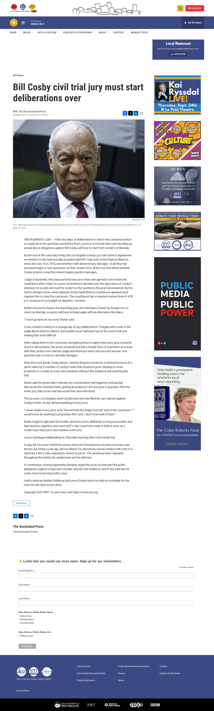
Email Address (27, 570)
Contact (163, 666)
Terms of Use (83, 666)
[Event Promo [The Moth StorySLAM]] (177, 186)
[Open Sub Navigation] (19, 32)
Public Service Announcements (133, 666)
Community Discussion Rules (91, 673)
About (103, 32)
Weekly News (27, 619)
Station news (27, 636)
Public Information (86, 680)
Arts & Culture (47, 32)
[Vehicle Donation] (177, 231)
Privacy (121, 673)
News (13, 32)
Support (118, 32)
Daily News (26, 616)
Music (27, 32)
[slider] (28, 22)
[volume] (23, 22)
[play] (13, 23)
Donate (196, 8)
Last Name (24, 598)
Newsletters (139, 32)
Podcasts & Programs (77, 32)
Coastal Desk (27, 623)
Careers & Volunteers (169, 673)
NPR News (18, 75)
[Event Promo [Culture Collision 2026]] (177, 140)
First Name (24, 584)
